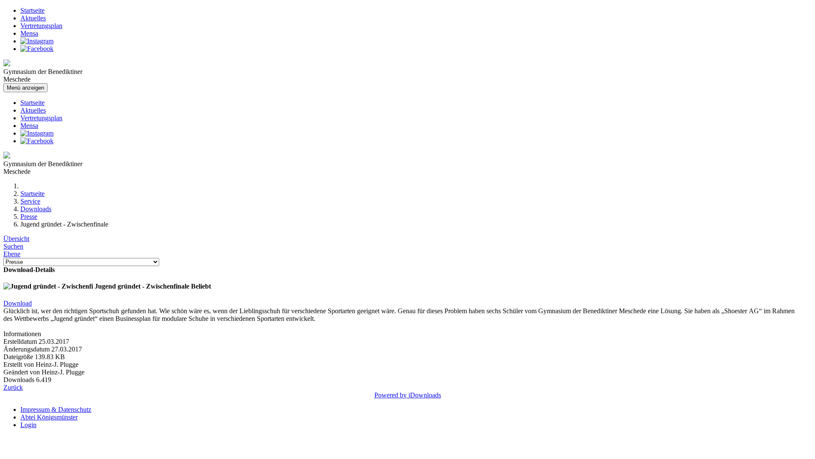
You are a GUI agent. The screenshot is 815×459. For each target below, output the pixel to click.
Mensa (29, 33)
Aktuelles (33, 18)
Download (17, 303)
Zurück (13, 387)
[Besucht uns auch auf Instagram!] (36, 41)
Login (28, 424)
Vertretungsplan (41, 25)
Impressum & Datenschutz (55, 409)
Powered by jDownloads (407, 395)
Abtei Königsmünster (49, 417)
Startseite (32, 10)
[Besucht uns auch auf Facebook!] (36, 48)
